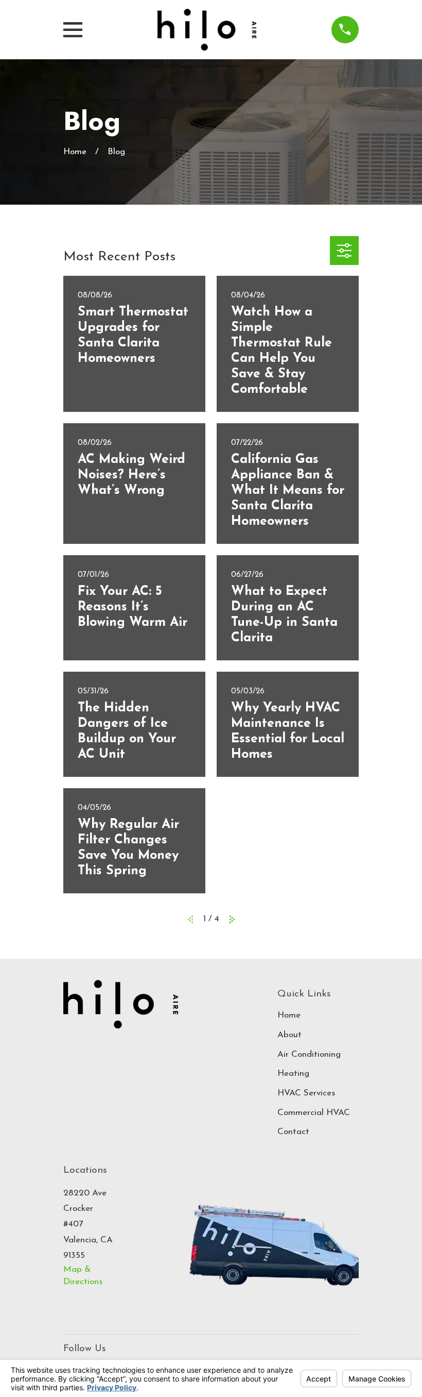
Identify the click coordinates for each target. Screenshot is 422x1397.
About (289, 1034)
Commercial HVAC (313, 1112)
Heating (293, 1073)
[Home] (206, 30)
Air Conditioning (309, 1054)
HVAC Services (306, 1093)
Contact (293, 1131)
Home (289, 1015)
